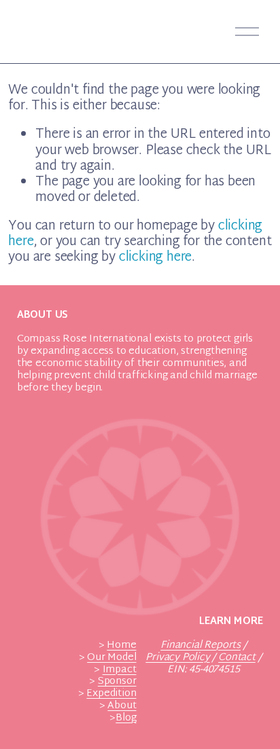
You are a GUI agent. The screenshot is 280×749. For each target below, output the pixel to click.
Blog (126, 718)
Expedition (111, 694)
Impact (120, 670)
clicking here (155, 258)
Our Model (111, 658)
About (121, 706)
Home (121, 646)
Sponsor (117, 682)
